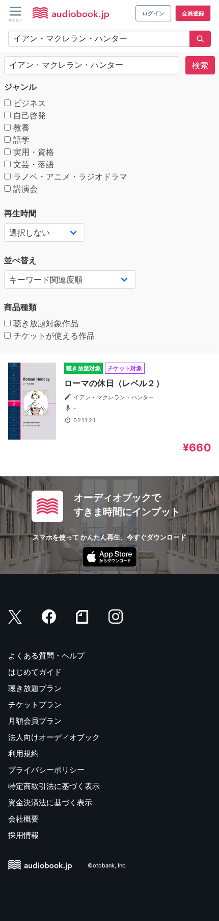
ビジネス (28, 103)
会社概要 (23, 819)
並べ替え (20, 260)
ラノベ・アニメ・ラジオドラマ (69, 176)
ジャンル (20, 87)
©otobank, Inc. (107, 865)
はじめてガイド (35, 672)
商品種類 (20, 307)
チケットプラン (35, 704)
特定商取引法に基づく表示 (54, 786)
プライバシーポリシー (46, 770)
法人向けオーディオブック (54, 737)
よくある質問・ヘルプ (46, 655)
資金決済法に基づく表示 (50, 802)
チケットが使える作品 (53, 335)
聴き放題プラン (35, 688)
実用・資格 (32, 152)
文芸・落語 (32, 164)
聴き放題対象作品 (44, 323)
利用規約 (23, 753)
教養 (20, 127)
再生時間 (20, 213)
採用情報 (23, 835)
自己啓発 (28, 115)
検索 (200, 65)
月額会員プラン (35, 721)
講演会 (24, 189)
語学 (20, 140)
